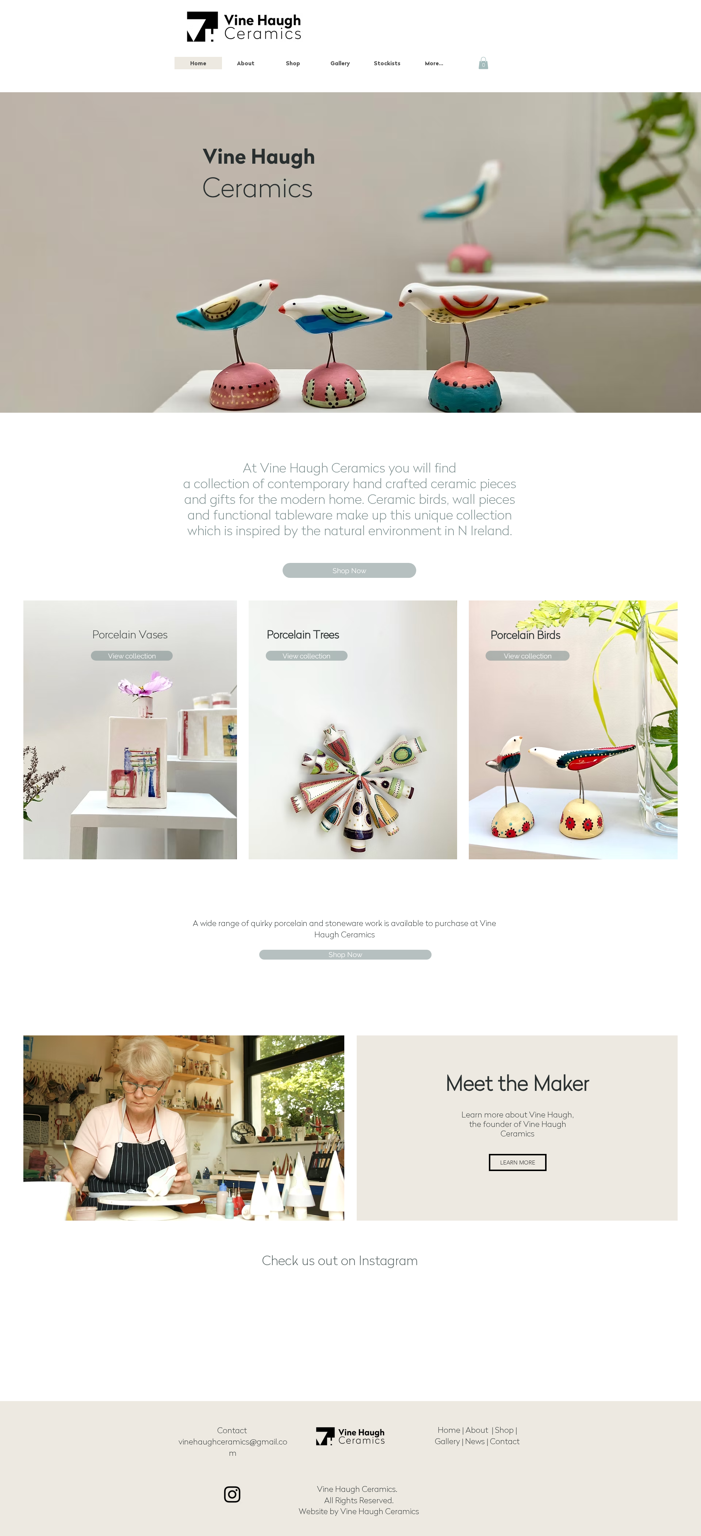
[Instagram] (232, 1494)
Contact (233, 1430)
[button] (292, 63)
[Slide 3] (350, 394)
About (479, 1430)
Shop (504, 1430)
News (475, 1441)
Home (449, 1430)
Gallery (448, 1441)
